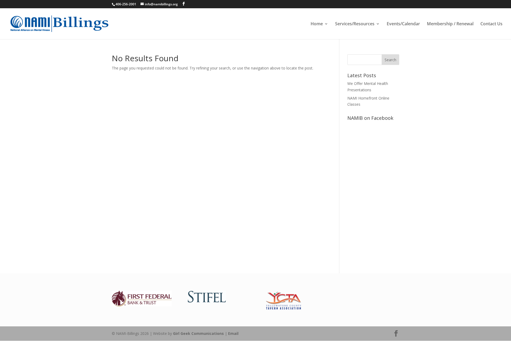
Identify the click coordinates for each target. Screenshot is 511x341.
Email (233, 333)
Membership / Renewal (450, 24)
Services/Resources (354, 24)
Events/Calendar (403, 24)
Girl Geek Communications (198, 333)
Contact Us (491, 24)
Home (317, 24)
